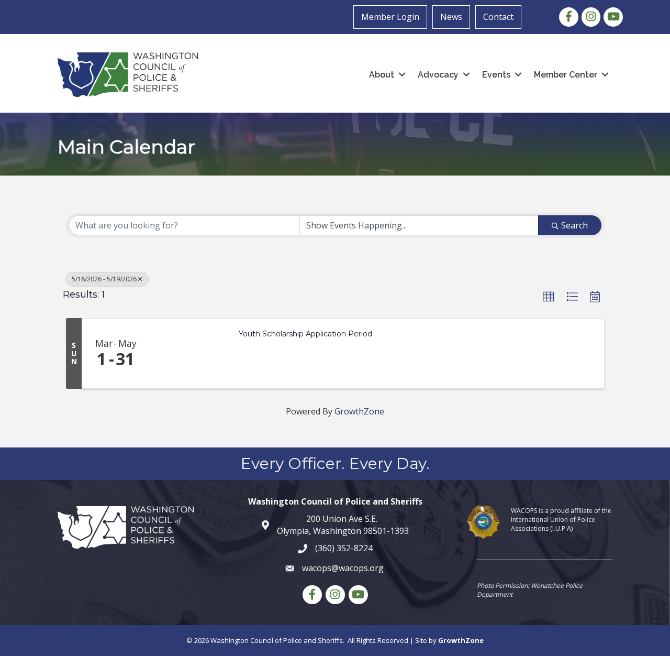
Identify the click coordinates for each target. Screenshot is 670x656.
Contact (498, 17)
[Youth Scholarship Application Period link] (189, 353)
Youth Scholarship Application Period (305, 333)
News (451, 17)
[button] (548, 297)
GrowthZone (359, 411)
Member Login (390, 17)
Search (574, 225)
